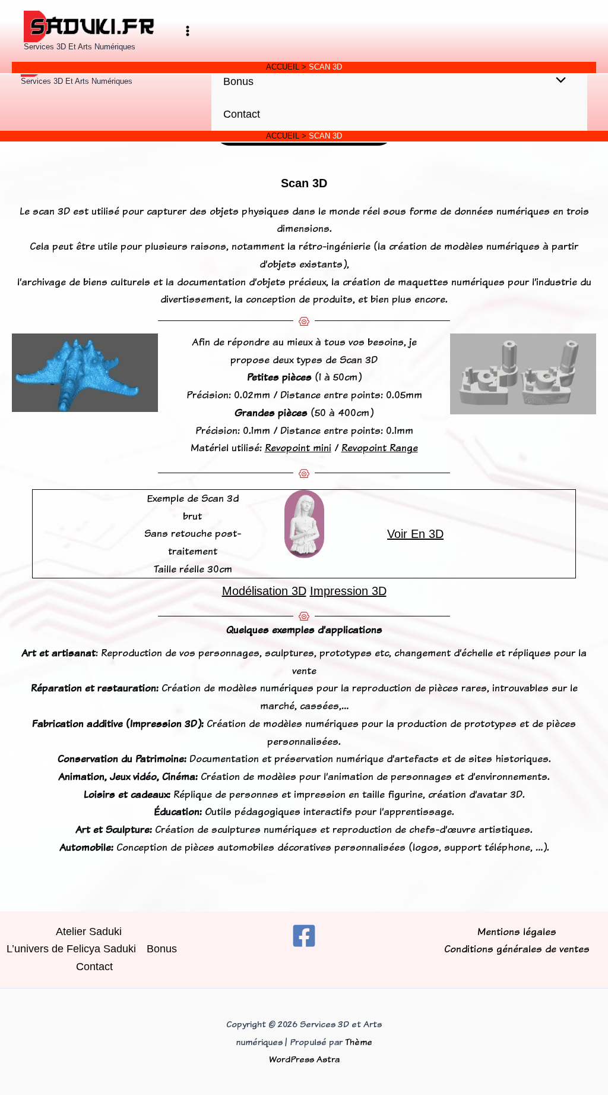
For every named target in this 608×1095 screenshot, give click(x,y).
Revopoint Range (379, 447)
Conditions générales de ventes (517, 948)
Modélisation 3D (264, 590)
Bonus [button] (238, 81)
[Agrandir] (142, 349)
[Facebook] (304, 935)
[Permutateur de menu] (557, 81)
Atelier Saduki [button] (89, 931)
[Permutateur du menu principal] (187, 31)
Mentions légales (516, 931)
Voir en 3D (415, 533)
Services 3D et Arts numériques (76, 81)
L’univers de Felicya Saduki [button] (71, 949)
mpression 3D (350, 590)
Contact (241, 114)
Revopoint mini (298, 447)
